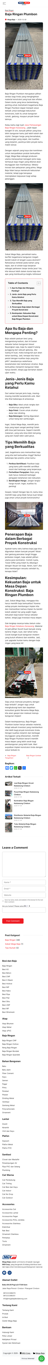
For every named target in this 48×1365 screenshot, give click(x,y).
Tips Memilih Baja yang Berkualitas (22, 302)
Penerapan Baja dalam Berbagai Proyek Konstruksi (26, 308)
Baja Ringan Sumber (33, 755)
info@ (5, 1299)
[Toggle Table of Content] (37, 283)
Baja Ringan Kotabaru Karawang (19, 626)
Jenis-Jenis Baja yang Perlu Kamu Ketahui (24, 295)
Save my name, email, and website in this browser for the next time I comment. (24, 901)
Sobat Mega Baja (12, 944)
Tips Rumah (10, 948)
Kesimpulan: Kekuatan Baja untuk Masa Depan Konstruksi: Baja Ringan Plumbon (25, 316)
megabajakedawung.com (17, 1299)
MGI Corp (26, 1353)
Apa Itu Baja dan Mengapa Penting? (23, 289)
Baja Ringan (9, 10)
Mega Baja (40, 1353)
